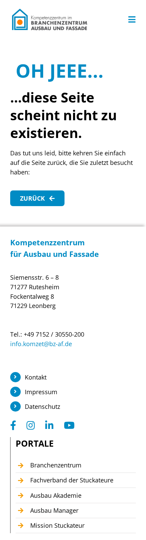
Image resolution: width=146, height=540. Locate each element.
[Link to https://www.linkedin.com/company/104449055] (49, 425)
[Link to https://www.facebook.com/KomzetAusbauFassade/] (13, 425)
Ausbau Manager (54, 510)
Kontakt (36, 377)
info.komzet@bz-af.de (41, 344)
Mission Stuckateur (57, 525)
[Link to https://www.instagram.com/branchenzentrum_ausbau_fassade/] (30, 425)
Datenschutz (42, 406)
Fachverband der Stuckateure (71, 480)
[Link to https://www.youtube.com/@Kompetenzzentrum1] (69, 425)
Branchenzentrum (55, 465)
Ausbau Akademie (55, 495)
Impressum (41, 392)
